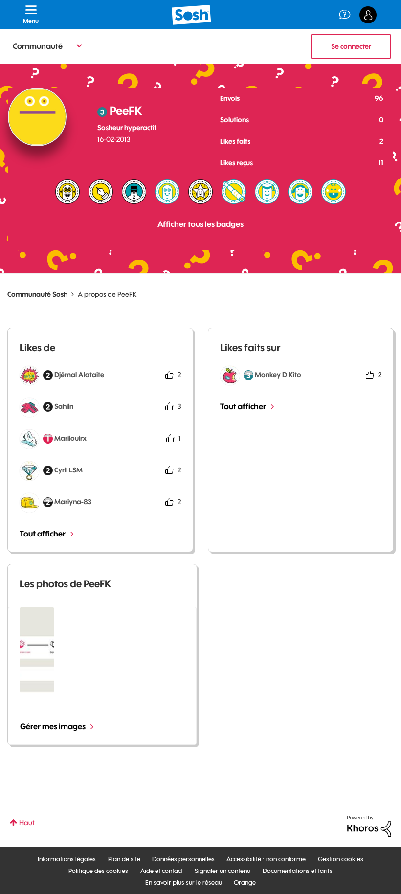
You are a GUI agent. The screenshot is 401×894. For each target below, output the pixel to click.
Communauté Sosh (37, 294)
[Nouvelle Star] (200, 191)
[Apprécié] (67, 191)
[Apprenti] (267, 191)
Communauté (38, 46)
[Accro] (167, 191)
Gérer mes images (53, 726)
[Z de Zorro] (134, 191)
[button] (37, 650)
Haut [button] (27, 822)
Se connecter (351, 46)
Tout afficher (43, 533)
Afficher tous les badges (200, 224)
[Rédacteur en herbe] (101, 191)
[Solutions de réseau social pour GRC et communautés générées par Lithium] (369, 825)
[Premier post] (333, 191)
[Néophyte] (300, 191)
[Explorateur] (234, 191)
